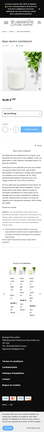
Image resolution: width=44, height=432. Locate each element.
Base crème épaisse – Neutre (12, 288)
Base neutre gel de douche (22, 287)
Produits (11, 32)
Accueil (4, 32)
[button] (22, 114)
